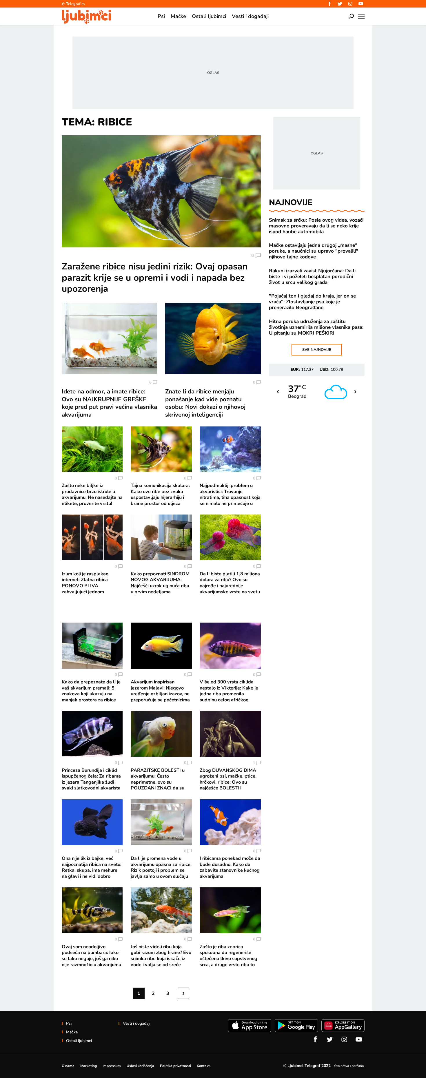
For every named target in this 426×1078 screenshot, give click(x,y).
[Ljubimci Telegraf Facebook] (329, 4)
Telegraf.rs (75, 3)
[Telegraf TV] (361, 4)
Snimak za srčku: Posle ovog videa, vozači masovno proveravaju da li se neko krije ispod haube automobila (316, 226)
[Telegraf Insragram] (350, 4)
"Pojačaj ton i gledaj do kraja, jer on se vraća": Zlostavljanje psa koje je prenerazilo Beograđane (312, 302)
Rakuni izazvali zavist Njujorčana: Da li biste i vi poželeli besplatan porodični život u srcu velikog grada (312, 276)
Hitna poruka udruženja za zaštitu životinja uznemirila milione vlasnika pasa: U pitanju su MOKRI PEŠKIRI (316, 327)
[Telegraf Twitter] (340, 4)
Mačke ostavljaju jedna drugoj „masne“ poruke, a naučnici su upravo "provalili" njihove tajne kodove (313, 251)
